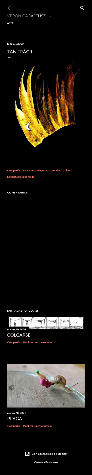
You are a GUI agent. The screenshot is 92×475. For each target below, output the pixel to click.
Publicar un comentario (37, 342)
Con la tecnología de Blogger (49, 453)
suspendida (27, 176)
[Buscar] (82, 7)
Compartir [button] (13, 170)
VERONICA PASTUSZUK (29, 15)
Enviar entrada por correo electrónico (46, 170)
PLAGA (14, 418)
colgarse (19, 334)
